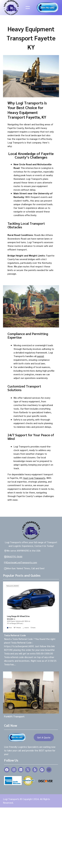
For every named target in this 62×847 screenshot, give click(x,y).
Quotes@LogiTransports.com (21, 562)
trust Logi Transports (34, 477)
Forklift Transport (14, 716)
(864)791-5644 (14, 556)
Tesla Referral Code (15, 635)
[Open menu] (28, 7)
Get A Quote (43, 737)
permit (40, 356)
